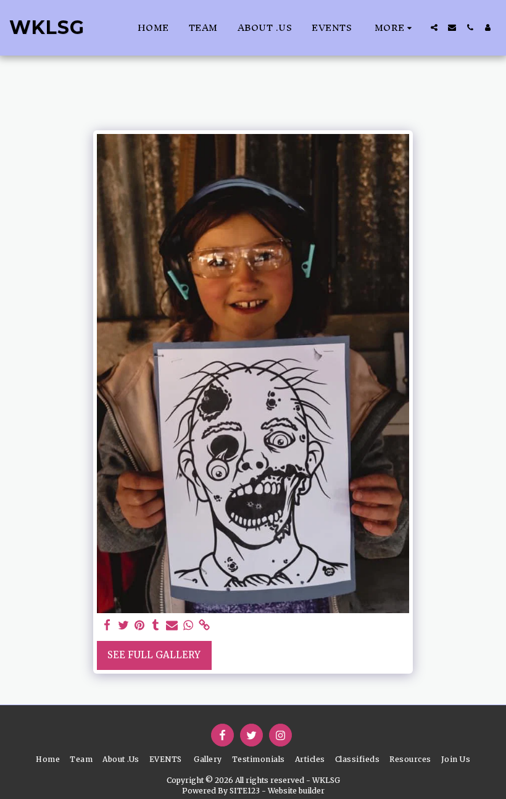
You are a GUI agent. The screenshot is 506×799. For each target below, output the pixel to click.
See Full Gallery (154, 655)
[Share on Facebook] (107, 625)
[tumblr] (156, 625)
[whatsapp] (188, 625)
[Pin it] (140, 625)
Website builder (296, 790)
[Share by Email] (172, 625)
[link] (204, 625)
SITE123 (245, 790)
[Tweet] (124, 625)
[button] (434, 27)
